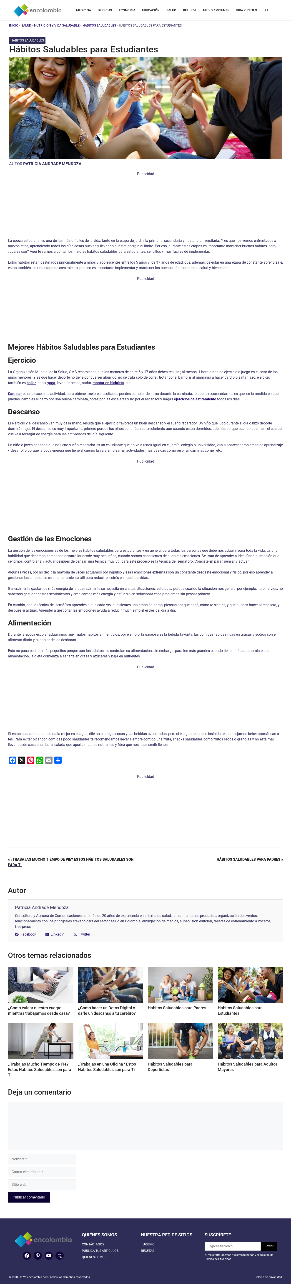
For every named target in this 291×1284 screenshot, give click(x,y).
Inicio (13, 25)
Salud (26, 25)
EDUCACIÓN (151, 10)
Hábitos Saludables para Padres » (250, 859)
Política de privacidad (268, 1277)
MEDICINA (83, 10)
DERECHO (105, 10)
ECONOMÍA (127, 10)
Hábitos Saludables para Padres (177, 1007)
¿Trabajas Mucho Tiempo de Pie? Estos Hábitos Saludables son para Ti (39, 1069)
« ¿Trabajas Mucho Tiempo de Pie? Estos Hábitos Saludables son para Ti (70, 862)
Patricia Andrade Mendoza (52, 163)
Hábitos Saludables (99, 25)
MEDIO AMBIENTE (216, 10)
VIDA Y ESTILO (246, 10)
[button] (267, 10)
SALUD (171, 10)
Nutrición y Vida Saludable (57, 25)
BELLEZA (189, 10)
